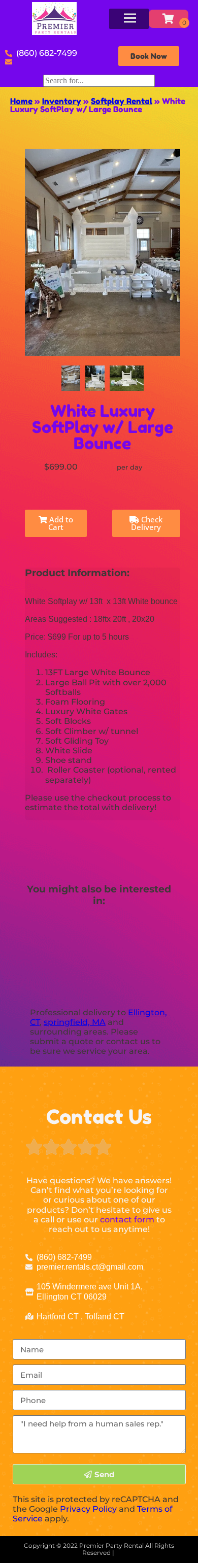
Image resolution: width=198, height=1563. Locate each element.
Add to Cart (60, 523)
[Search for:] (99, 80)
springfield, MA (75, 1022)
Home (21, 101)
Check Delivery (146, 523)
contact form (127, 1219)
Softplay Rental (121, 101)
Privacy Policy (88, 1509)
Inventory (61, 101)
